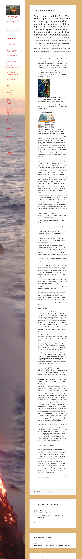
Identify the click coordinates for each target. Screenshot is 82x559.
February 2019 (9, 106)
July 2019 (8, 99)
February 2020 (9, 90)
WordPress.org (9, 154)
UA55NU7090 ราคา (10, 71)
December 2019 (9, 92)
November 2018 (9, 112)
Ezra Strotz (8, 63)
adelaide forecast (10, 74)
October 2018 (9, 114)
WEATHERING (9, 41)
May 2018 (8, 126)
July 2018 (8, 121)
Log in (7, 147)
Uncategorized (9, 139)
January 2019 (9, 108)
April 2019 (8, 103)
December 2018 (9, 110)
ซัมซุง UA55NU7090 (10, 67)
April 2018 (8, 128)
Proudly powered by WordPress (41, 556)
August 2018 (9, 119)
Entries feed (9, 150)
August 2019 (9, 97)
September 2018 (9, 117)
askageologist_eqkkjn (46, 491)
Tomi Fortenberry (10, 78)
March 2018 (8, 130)
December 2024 (9, 88)
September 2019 (9, 94)
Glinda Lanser (43, 510)
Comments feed (9, 152)
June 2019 (8, 101)
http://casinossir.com (39, 517)
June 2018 (8, 123)
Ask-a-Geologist (12, 17)
